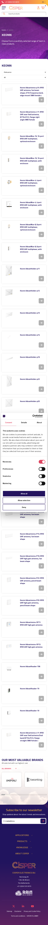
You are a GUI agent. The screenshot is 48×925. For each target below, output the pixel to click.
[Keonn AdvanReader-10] (9, 712)
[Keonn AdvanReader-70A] (9, 668)
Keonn (11, 30)
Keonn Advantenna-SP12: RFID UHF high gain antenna (31, 646)
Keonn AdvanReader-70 (29, 688)
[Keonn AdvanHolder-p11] (9, 270)
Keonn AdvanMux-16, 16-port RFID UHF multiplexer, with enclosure (32, 160)
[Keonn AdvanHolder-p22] (9, 381)
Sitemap (9, 911)
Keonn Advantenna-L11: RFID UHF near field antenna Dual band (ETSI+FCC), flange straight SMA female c (32, 736)
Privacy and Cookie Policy (32, 911)
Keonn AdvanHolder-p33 (30, 401)
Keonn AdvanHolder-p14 (30, 335)
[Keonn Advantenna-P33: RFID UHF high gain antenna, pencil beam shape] (9, 602)
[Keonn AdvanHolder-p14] (9, 336)
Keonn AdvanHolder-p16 (30, 357)
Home (4, 30)
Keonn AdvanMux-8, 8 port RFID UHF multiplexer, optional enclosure (30, 227)
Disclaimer (17, 911)
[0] (43, 8)
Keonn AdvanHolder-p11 (30, 268)
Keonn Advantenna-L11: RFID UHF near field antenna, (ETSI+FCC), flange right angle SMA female (32, 115)
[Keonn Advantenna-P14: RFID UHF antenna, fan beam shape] (9, 535)
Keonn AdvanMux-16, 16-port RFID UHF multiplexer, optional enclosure (32, 138)
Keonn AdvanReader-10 (29, 710)
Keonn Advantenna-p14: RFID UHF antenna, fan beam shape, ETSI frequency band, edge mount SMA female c (32, 91)
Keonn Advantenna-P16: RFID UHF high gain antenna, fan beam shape (32, 558)
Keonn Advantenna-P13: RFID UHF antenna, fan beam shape (32, 514)
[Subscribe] (43, 821)
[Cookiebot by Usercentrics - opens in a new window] (35, 416)
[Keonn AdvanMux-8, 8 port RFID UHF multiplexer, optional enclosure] (9, 226)
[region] (24, 781)
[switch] (42, 469)
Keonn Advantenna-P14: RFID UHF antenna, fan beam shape (32, 536)
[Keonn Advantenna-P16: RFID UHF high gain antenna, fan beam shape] (9, 557)
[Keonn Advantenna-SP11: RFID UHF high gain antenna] (9, 624)
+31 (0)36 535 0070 (12, 2)
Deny (24, 507)
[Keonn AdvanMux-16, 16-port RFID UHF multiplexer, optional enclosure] (9, 138)
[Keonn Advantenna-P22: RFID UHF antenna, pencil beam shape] (9, 579)
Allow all (24, 493)
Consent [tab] (8, 422)
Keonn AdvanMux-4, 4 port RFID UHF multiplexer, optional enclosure (30, 183)
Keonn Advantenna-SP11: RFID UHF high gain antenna (31, 624)
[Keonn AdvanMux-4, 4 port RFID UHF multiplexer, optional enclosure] (9, 182)
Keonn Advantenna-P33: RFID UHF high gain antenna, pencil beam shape (32, 603)
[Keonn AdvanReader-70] (9, 690)
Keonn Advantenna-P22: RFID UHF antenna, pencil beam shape (32, 580)
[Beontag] (34, 779)
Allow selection (24, 500)
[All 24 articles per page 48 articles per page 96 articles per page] (24, 77)
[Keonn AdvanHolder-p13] (9, 314)
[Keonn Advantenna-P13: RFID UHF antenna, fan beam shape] (9, 513)
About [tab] (39, 422)
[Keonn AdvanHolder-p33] (9, 403)
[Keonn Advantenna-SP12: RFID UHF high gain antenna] (9, 646)
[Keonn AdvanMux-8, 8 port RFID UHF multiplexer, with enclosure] (9, 248)
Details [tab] (24, 422)
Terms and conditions (18, 916)
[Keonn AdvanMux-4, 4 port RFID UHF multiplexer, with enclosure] (9, 204)
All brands (6, 768)
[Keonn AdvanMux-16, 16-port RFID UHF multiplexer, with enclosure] (9, 160)
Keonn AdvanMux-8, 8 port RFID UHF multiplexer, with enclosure (31, 249)
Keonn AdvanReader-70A (30, 666)
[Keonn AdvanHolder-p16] (9, 358)
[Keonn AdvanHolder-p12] (9, 292)
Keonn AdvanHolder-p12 (30, 290)
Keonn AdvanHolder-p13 (30, 313)
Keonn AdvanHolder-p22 (30, 379)
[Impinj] (11, 779)
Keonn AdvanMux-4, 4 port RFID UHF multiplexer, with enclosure (31, 205)
